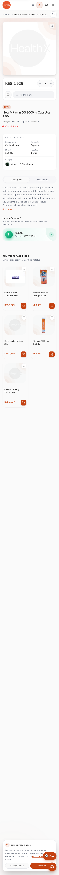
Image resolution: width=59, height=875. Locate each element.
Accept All (42, 866)
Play (49, 856)
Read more (7, 209)
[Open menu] (53, 5)
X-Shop (6, 14)
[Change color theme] (46, 5)
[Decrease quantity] (40, 83)
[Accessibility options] (39, 5)
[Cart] (33, 5)
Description (16, 179)
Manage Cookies (17, 866)
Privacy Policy (38, 856)
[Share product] (51, 26)
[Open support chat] (52, 867)
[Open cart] (53, 14)
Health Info (42, 179)
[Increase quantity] (51, 83)
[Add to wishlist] (8, 94)
